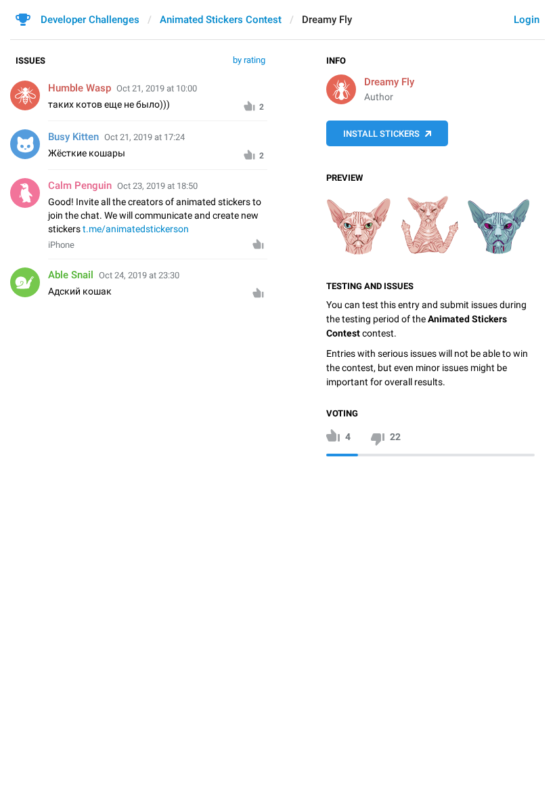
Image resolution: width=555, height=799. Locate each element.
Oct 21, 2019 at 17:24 (144, 137)
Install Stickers (381, 134)
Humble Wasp (79, 88)
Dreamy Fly (389, 82)
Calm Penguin (80, 185)
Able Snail (70, 275)
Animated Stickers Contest (221, 20)
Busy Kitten (73, 137)
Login (526, 20)
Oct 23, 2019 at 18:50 (157, 186)
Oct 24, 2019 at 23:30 (139, 275)
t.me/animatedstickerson (136, 228)
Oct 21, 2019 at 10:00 (156, 88)
